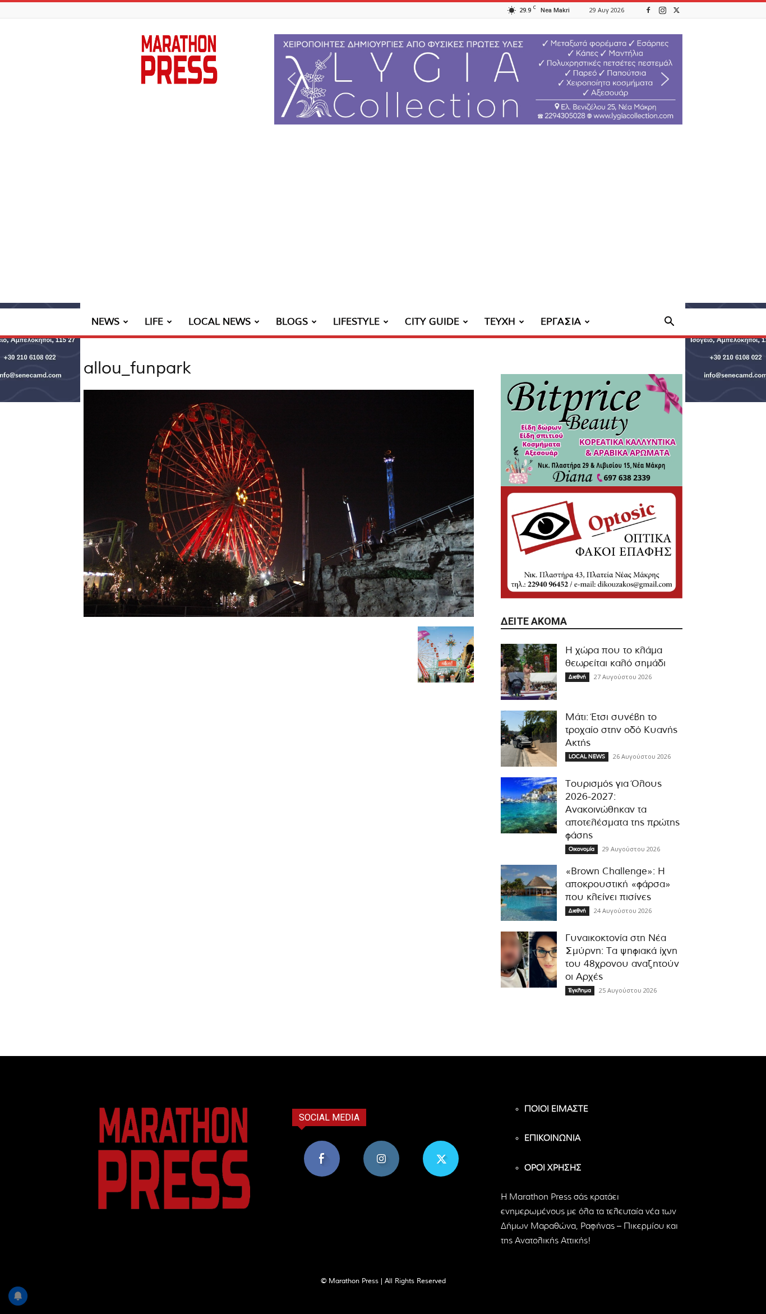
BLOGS (292, 321)
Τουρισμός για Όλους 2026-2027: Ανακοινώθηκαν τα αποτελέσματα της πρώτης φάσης (622, 809)
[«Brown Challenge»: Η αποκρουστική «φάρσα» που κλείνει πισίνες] (529, 893)
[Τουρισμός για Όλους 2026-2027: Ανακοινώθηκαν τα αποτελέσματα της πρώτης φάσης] (529, 805)
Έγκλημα (580, 990)
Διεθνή (577, 677)
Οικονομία (581, 849)
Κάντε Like (322, 1145)
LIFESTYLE (356, 321)
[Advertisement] (383, 224)
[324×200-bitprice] (591, 430)
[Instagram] (662, 9)
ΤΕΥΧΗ (499, 321)
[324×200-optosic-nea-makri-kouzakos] (591, 542)
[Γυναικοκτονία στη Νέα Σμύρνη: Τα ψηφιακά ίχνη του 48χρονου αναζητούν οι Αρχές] (529, 960)
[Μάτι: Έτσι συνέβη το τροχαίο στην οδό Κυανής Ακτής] (529, 739)
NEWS (105, 321)
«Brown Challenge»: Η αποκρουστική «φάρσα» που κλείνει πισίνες (618, 884)
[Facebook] (648, 9)
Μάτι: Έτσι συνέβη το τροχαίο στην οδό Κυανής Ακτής (621, 730)
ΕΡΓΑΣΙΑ (561, 321)
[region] (478, 79)
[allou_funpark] (279, 615)
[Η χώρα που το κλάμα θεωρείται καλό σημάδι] (529, 672)
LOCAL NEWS (219, 321)
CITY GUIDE (432, 321)
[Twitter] (676, 9)
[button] (478, 79)
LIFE (154, 321)
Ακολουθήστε (381, 1145)
